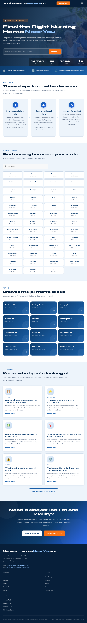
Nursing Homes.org (25, 3)
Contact (47, 587)
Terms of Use (7, 603)
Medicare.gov (7, 607)
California (6, 580)
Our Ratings (49, 577)
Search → (55, 52)
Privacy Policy (7, 600)
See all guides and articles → (43, 491)
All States (6, 577)
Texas (5, 590)
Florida (5, 583)
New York (6, 587)
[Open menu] (82, 3)
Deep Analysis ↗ (63, 3)
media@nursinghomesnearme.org (18, 568)
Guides (47, 580)
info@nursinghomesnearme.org (18, 565)
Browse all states (32, 533)
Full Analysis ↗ (50, 590)
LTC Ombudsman (8, 610)
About (47, 583)
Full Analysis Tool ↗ (54, 533)
